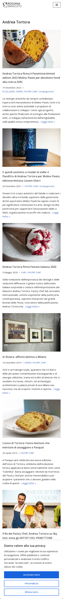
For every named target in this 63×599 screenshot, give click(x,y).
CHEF (23, 272)
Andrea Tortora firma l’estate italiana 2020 (29, 267)
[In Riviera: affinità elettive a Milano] (31, 332)
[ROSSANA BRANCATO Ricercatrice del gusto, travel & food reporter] (12, 4)
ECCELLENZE (8, 91)
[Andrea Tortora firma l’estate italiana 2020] (31, 242)
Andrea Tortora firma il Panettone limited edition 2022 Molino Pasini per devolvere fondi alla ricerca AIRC (31, 78)
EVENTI (19, 91)
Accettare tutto (31, 574)
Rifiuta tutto (31, 592)
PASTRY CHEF (30, 91)
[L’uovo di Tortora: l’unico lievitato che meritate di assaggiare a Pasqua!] (31, 418)
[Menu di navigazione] (57, 5)
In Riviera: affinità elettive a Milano (24, 357)
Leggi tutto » (48, 121)
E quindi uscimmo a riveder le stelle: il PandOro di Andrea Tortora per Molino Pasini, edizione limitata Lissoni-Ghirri (31, 176)
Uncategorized (46, 91)
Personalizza (31, 583)
